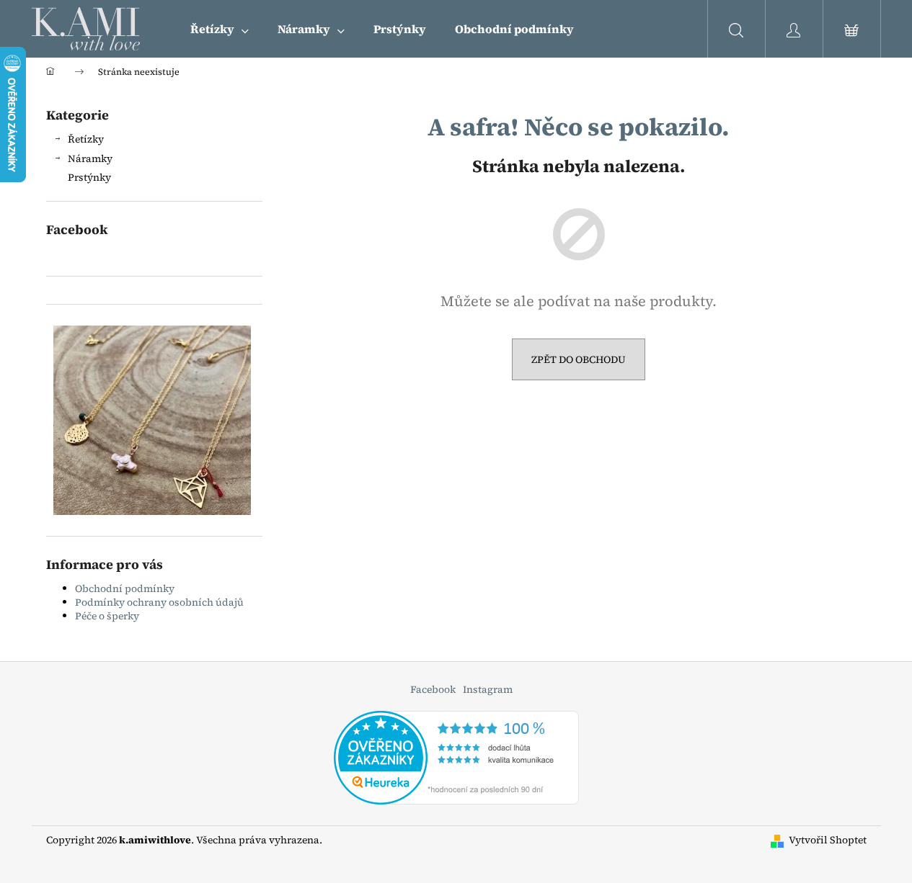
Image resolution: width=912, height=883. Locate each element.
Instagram (488, 689)
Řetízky (86, 139)
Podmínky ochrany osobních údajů (159, 602)
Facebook (433, 689)
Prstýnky (89, 177)
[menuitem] (219, 29)
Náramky (90, 158)
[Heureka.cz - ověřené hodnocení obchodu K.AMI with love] (456, 756)
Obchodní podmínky (124, 588)
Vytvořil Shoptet (828, 840)
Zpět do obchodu (578, 359)
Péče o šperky (107, 616)
